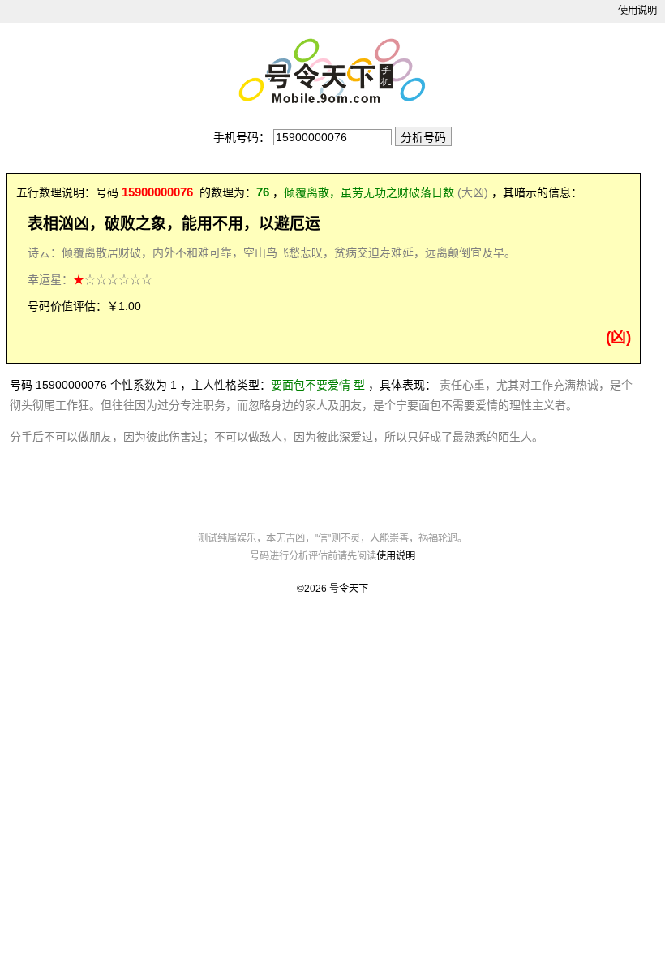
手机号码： (241, 137)
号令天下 (348, 588)
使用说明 (637, 10)
